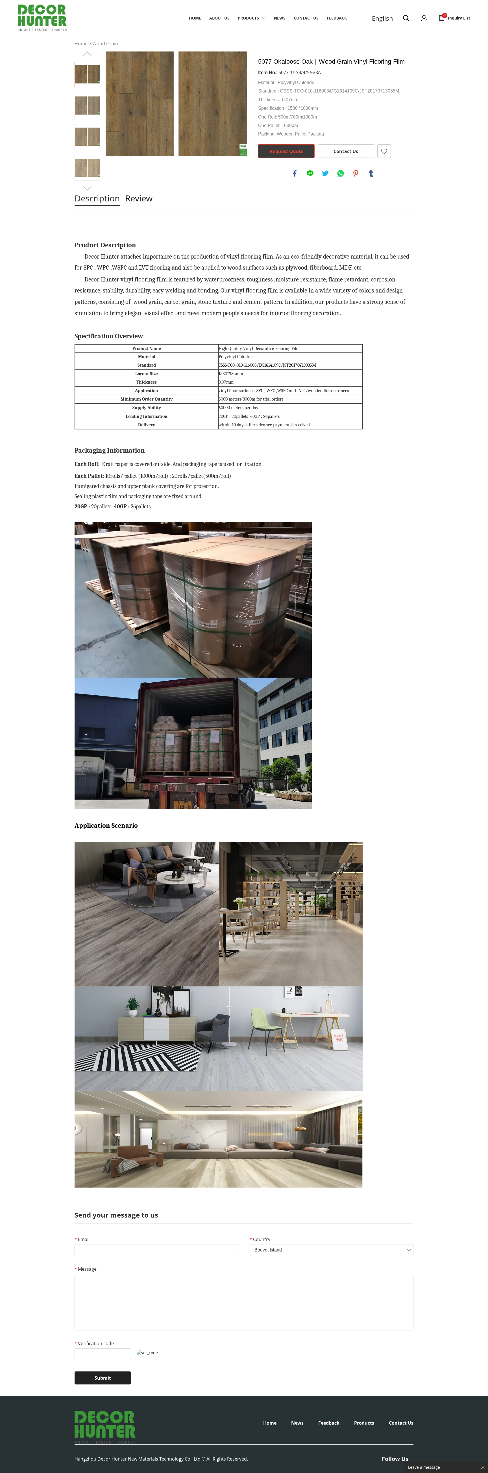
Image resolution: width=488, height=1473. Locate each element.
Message (86, 1269)
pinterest (356, 173)
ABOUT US (219, 18)
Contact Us (346, 151)
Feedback (337, 18)
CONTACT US (306, 18)
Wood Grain (105, 43)
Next (87, 188)
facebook (295, 173)
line (310, 173)
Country (260, 1239)
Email (82, 1239)
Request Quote (286, 151)
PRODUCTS (248, 18)
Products (364, 1423)
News (297, 1423)
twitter (325, 173)
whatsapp (340, 173)
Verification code (94, 1343)
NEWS (280, 18)
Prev (87, 53)
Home (195, 18)
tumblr (371, 173)
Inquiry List (456, 17)
